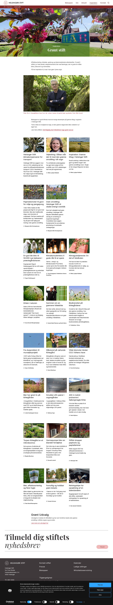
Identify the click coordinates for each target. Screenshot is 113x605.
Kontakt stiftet (45, 563)
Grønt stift (17, 7)
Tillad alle (100, 585)
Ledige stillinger (80, 567)
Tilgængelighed (45, 578)
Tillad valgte (100, 590)
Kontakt (103, 3)
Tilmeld (102, 547)
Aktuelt (84, 3)
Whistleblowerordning (83, 570)
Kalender (77, 563)
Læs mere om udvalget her (39, 523)
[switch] (44, 602)
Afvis (100, 595)
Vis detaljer (79, 602)
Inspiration (93, 3)
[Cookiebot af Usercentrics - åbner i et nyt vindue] (10, 602)
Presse (42, 567)
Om (77, 3)
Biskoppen (69, 3)
